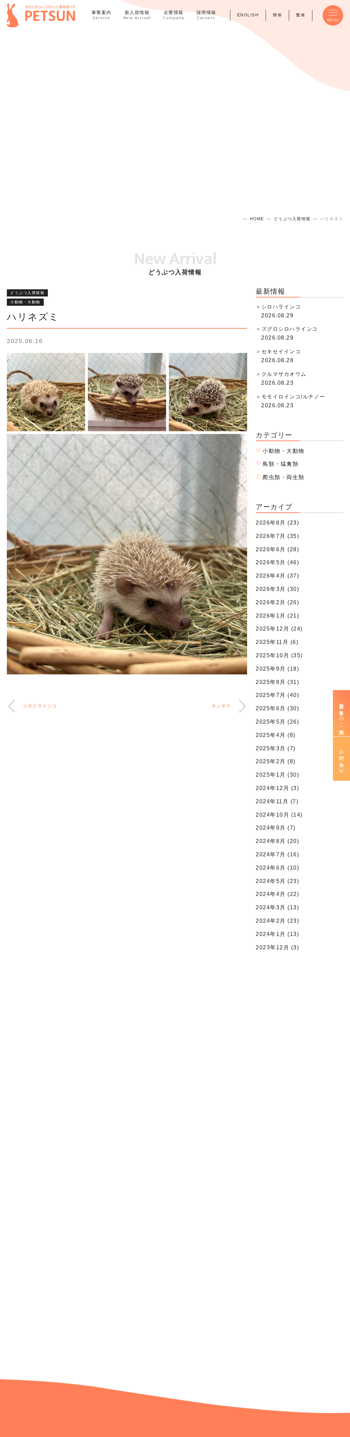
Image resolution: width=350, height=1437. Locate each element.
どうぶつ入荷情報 (292, 218)
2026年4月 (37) (277, 576)
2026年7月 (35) (277, 536)
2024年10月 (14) (279, 815)
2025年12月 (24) (279, 629)
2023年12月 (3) (277, 947)
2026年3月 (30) (277, 589)
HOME (257, 218)
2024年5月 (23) (277, 881)
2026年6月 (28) (277, 549)
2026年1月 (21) (277, 616)
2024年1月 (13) (277, 934)
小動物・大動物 (25, 302)
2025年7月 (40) (277, 695)
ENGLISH (248, 15)
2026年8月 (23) (277, 523)
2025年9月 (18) (277, 669)
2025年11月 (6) (277, 642)
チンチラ (221, 706)
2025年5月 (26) (277, 722)
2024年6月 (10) (277, 868)
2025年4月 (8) (276, 735)
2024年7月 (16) (277, 854)
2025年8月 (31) (277, 682)
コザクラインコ (40, 706)
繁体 (300, 15)
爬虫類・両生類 (283, 477)
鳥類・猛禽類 (280, 464)
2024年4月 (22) (277, 894)
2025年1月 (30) (277, 775)
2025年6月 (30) (277, 708)
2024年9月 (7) (276, 828)
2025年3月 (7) (276, 748)
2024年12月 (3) (277, 788)
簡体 (277, 15)
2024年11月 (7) (277, 801)
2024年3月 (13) (277, 907)
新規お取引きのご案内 (342, 713)
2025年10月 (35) (279, 655)
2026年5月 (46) (277, 562)
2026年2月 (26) (277, 602)
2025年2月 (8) (276, 761)
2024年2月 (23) (277, 921)
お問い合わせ (342, 758)
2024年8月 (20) (277, 841)
